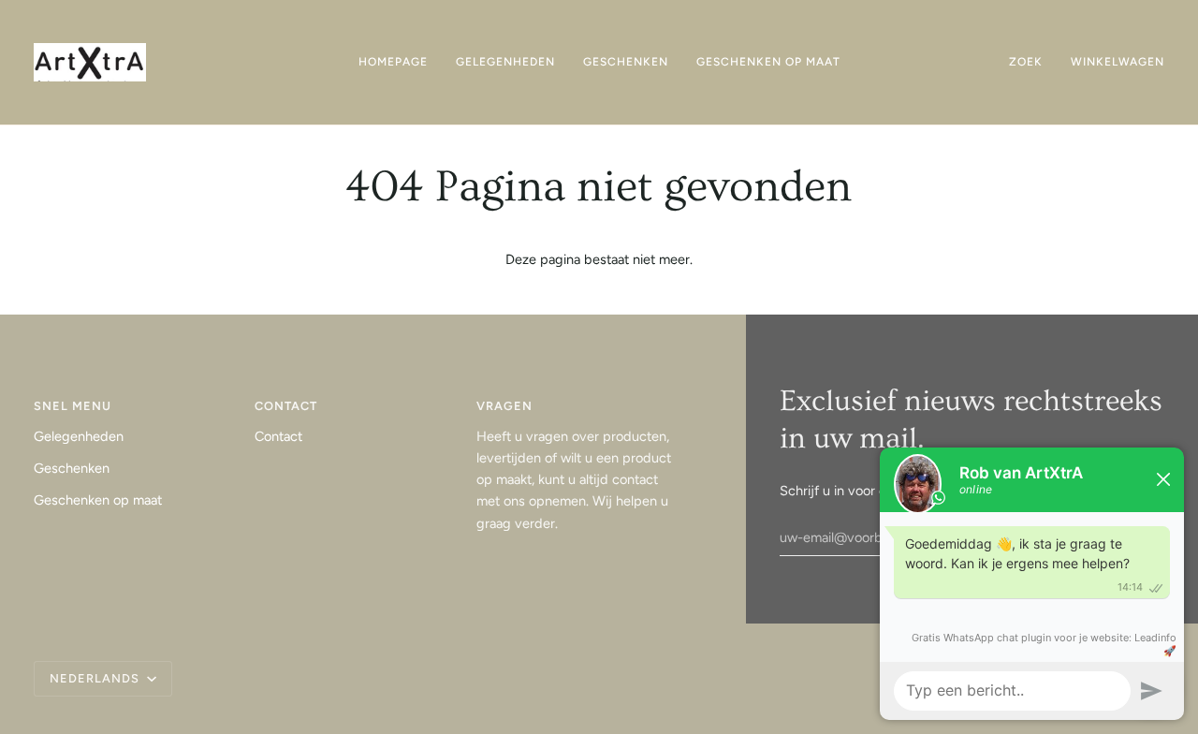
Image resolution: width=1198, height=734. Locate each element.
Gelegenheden (79, 436)
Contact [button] (286, 406)
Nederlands (96, 678)
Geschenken (72, 468)
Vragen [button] (504, 406)
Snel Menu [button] (72, 406)
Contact (278, 436)
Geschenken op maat (98, 500)
